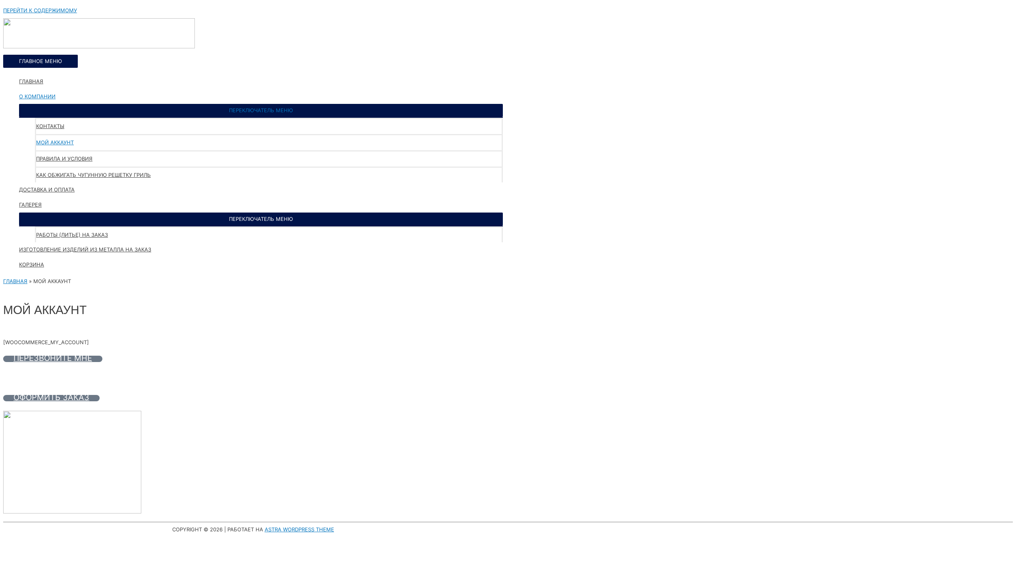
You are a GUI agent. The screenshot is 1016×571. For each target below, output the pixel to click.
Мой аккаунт (55, 142)
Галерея (30, 204)
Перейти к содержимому (40, 10)
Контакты (50, 126)
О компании (37, 96)
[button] (261, 110)
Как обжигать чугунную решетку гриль (93, 175)
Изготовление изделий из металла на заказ (85, 249)
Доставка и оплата (47, 189)
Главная (31, 81)
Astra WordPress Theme (299, 529)
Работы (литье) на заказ (72, 235)
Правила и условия (64, 158)
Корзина (31, 264)
